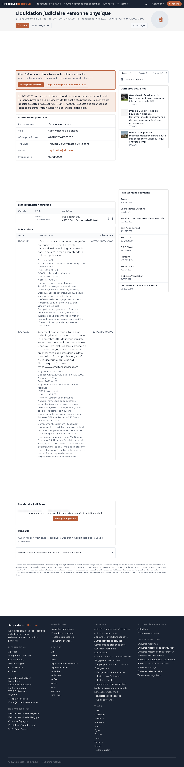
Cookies (12, 671)
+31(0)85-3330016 (19, 699)
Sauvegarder (42, 25)
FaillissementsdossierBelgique (23, 717)
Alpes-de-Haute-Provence (64, 663)
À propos (12, 651)
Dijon (97, 730)
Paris (96, 710)
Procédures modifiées (62, 633)
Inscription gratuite (31, 84)
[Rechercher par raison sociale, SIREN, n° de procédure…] (146, 4)
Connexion (158, 3)
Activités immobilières (105, 633)
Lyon (96, 738)
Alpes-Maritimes (59, 667)
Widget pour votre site (19, 655)
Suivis (143, 73)
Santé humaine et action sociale (110, 688)
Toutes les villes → (103, 750)
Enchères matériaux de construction (155, 648)
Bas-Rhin (56, 695)
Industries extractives (105, 680)
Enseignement (102, 668)
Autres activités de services (108, 641)
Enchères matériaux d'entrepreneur (155, 651)
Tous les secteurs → (104, 699)
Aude (54, 687)
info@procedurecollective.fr (25, 702)
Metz (97, 726)
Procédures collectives (48, 3)
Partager (141, 25)
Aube (54, 683)
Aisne (54, 655)
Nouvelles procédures (62, 629)
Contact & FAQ (16, 659)
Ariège (54, 679)
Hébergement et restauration (109, 672)
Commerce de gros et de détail (110, 644)
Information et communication (110, 684)
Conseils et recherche (105, 648)
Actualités (122, 3)
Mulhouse (99, 718)
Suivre (23, 25)
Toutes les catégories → (149, 675)
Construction (100, 652)
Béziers (98, 734)
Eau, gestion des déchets (107, 660)
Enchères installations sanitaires (153, 663)
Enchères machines (147, 644)
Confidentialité (15, 667)
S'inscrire (174, 3)
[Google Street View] (112, 218)
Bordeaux (99, 722)
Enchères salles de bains (149, 671)
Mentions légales (17, 663)
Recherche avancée (61, 641)
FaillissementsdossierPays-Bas (24, 713)
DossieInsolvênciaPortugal (22, 725)
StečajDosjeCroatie (18, 729)
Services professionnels (106, 692)
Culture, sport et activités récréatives (113, 656)
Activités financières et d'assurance (112, 629)
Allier (53, 659)
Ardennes (56, 675)
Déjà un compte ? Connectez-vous (66, 84)
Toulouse (98, 742)
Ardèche (55, 671)
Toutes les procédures (62, 637)
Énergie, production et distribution (111, 664)
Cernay (98, 746)
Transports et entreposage (107, 696)
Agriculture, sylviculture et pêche (111, 637)
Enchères (108, 3)
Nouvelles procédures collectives (82, 3)
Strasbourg (99, 714)
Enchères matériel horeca (150, 655)
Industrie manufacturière (107, 676)
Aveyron (55, 691)
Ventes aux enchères (148, 633)
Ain (53, 651)
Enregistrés (160, 73)
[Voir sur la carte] (108, 218)
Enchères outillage (146, 667)
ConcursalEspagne (18, 721)
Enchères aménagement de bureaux (156, 659)
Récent (127, 73)
